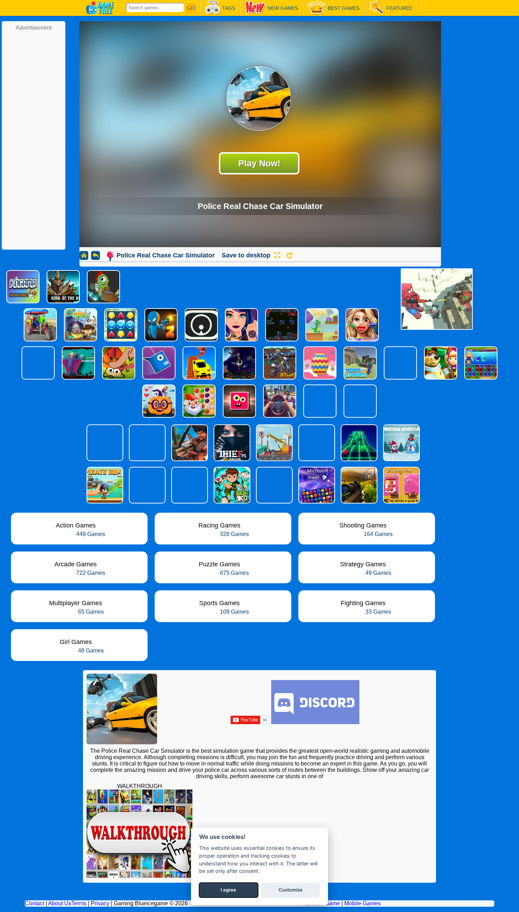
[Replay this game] (289, 255)
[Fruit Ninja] (316, 442)
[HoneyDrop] (400, 485)
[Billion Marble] (273, 485)
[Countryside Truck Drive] (189, 485)
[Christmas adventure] (400, 442)
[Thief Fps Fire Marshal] (231, 442)
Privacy (100, 903)
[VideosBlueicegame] (139, 876)
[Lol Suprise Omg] (104, 442)
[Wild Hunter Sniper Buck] (358, 485)
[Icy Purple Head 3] (146, 442)
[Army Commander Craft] (146, 485)
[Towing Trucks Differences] (273, 442)
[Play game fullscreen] (277, 255)
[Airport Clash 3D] (189, 442)
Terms (78, 903)
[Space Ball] (358, 442)
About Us (59, 903)
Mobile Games (362, 903)
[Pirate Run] (104, 485)
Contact (34, 903)
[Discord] (315, 722)
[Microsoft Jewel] (316, 485)
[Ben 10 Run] (231, 485)
